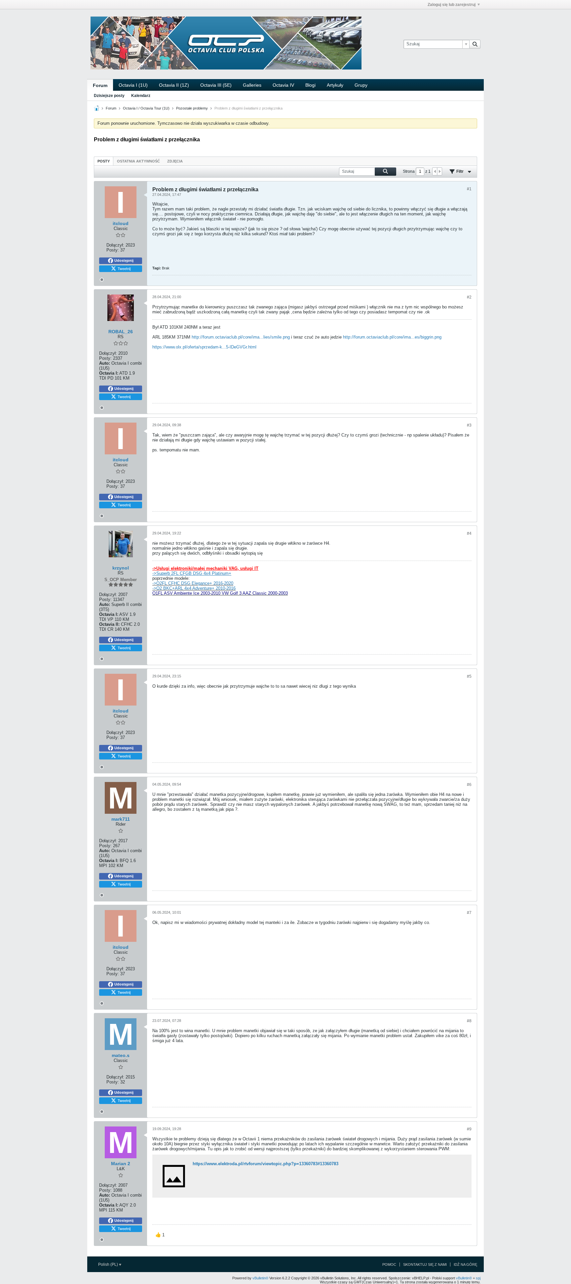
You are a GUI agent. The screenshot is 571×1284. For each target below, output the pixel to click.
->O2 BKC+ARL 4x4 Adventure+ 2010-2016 (194, 588)
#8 (469, 1021)
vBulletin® (260, 1278)
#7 (469, 912)
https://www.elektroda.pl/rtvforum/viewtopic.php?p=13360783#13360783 (265, 1163)
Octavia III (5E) (216, 85)
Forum (100, 85)
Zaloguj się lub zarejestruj (452, 4)
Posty (103, 161)
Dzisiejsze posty (109, 95)
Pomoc (389, 1264)
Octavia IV (283, 85)
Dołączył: (115, 245)
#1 (469, 189)
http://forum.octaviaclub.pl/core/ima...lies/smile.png (241, 337)
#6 (469, 784)
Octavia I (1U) (133, 85)
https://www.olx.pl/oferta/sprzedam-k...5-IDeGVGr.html (204, 346)
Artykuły (335, 85)
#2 (469, 297)
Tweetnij (124, 268)
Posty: (112, 250)
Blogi (310, 85)
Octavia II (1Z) (174, 85)
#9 (469, 1129)
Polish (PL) (108, 1264)
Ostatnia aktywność (138, 161)
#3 (469, 425)
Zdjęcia (175, 161)
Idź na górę (465, 1264)
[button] (160, 1235)
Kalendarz (140, 95)
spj (478, 1278)
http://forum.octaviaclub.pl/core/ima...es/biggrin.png (392, 337)
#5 (469, 676)
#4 (469, 533)
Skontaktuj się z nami (425, 1264)
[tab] (103, 161)
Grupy (361, 85)
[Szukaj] (474, 44)
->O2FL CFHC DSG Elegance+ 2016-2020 (192, 583)
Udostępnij (123, 260)
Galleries (252, 85)
